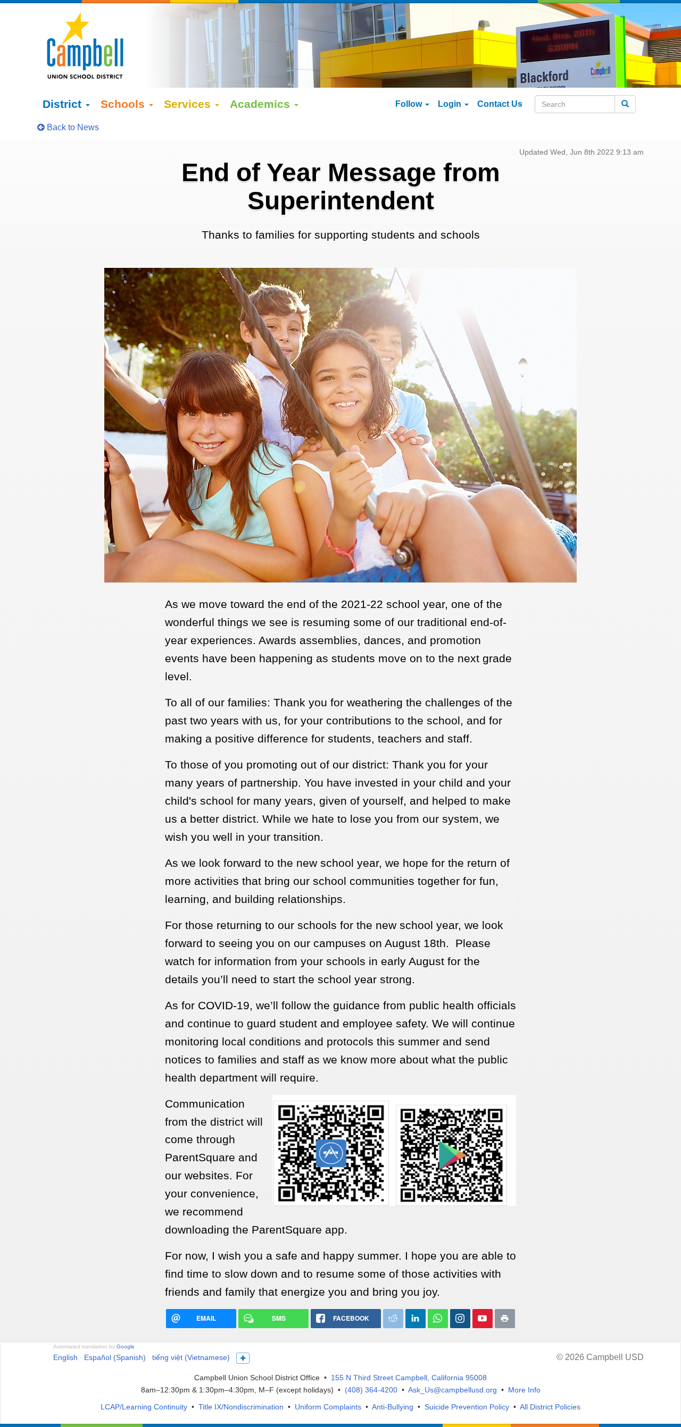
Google (126, 1346)
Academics (261, 104)
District (64, 104)
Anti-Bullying (392, 1407)
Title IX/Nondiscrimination (241, 1407)
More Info (524, 1390)
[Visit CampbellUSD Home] (85, 45)
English (65, 1357)
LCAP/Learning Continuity (144, 1407)
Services (189, 104)
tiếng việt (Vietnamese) (191, 1357)
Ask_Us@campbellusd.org (452, 1390)
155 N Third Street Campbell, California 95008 (409, 1377)
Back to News (72, 127)
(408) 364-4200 (371, 1390)
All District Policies (550, 1407)
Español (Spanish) (115, 1357)
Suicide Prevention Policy (467, 1407)
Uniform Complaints (328, 1407)
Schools (124, 104)
